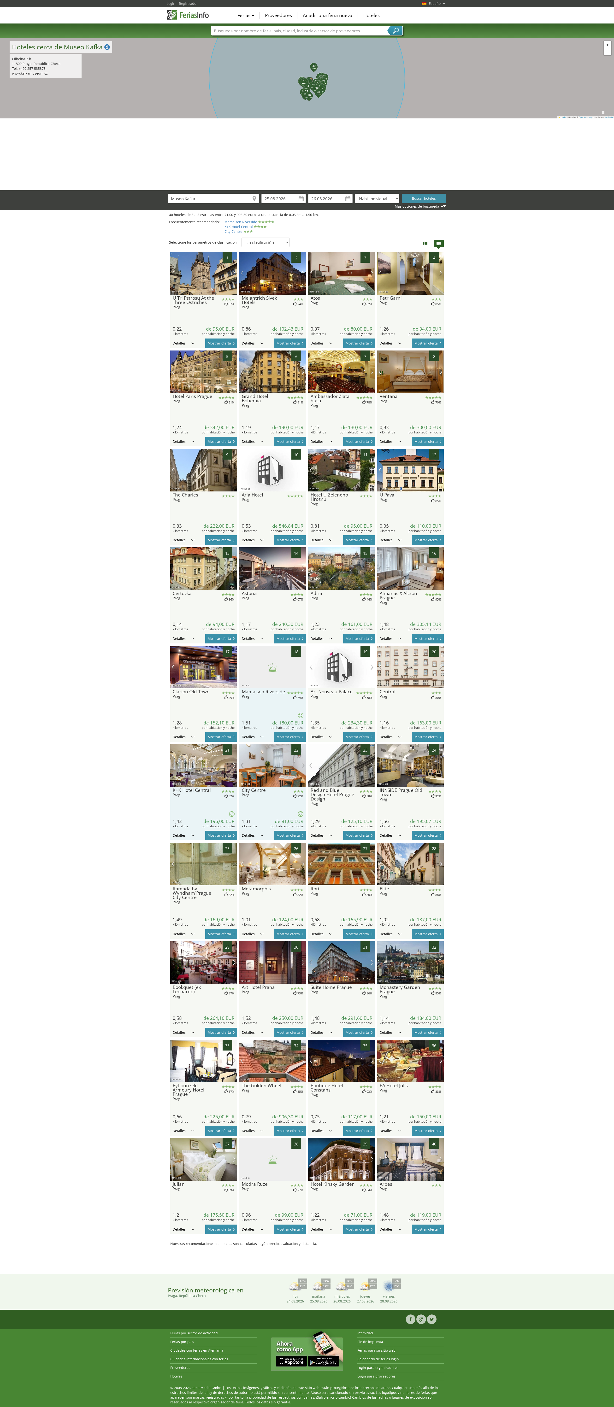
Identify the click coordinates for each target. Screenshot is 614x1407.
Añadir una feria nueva (327, 15)
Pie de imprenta (370, 1341)
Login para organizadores (377, 1367)
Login (171, 3)
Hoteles (371, 15)
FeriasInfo (191, 15)
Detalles (179, 343)
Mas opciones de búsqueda (417, 206)
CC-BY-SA (609, 117)
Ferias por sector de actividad (194, 1333)
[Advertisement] (307, 154)
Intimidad (365, 1333)
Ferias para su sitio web (376, 1350)
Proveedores (278, 15)
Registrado (187, 3)
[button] (303, 87)
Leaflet (563, 117)
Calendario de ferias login (378, 1359)
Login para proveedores (376, 1376)
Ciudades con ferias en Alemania (196, 1350)
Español (436, 3)
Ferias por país (182, 1341)
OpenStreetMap (585, 117)
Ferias (244, 15)
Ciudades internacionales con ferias (199, 1359)
